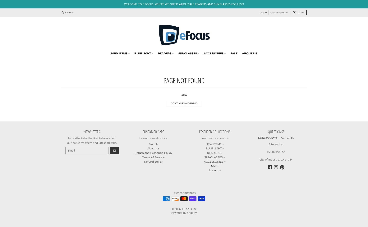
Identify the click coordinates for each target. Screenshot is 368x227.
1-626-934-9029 (267, 138)
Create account (279, 12)
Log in (263, 12)
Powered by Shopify (184, 213)
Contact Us (287, 138)
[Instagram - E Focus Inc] (276, 167)
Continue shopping (184, 103)
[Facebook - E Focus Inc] (270, 167)
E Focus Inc (189, 209)
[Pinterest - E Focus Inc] (282, 167)
